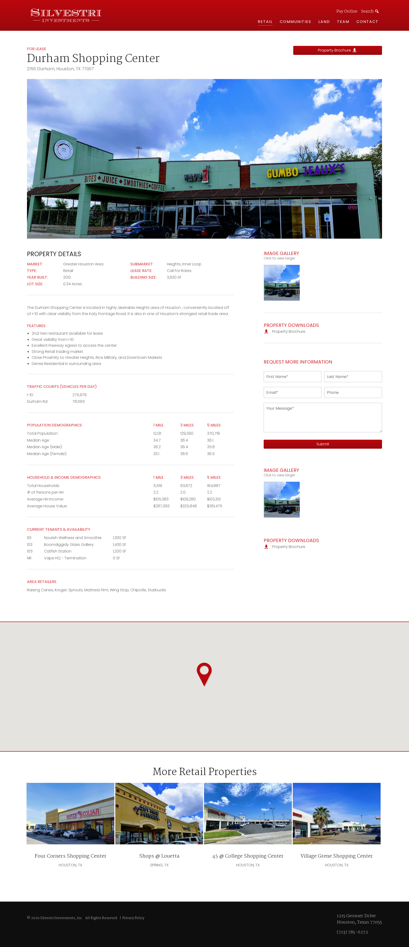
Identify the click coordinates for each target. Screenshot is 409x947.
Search (367, 11)
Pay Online (347, 12)
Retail (265, 21)
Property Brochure (335, 50)
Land (324, 21)
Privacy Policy (133, 918)
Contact (367, 21)
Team (343, 21)
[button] (204, 674)
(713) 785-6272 (352, 932)
